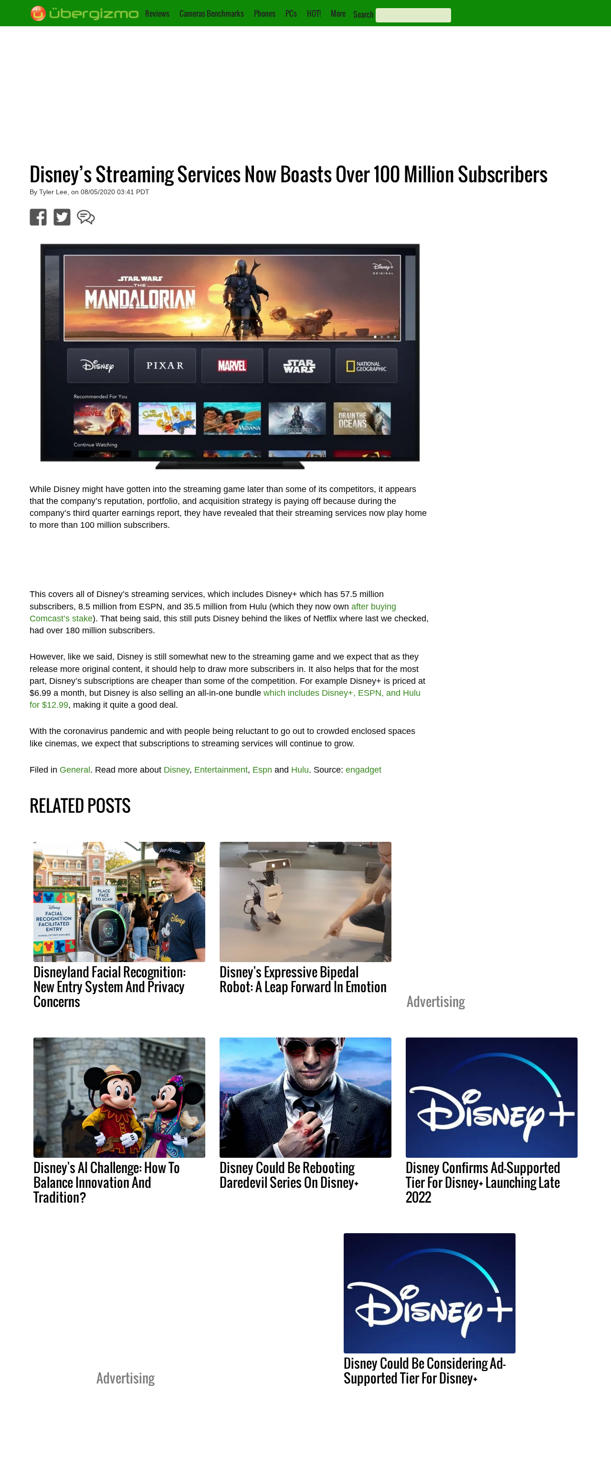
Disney (177, 770)
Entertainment (221, 770)
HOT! (314, 13)
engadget (363, 770)
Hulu (300, 770)
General (75, 770)
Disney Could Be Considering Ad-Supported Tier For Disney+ (425, 1370)
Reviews (157, 13)
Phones (264, 13)
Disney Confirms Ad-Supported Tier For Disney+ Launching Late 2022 (483, 1182)
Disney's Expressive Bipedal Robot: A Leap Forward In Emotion (303, 979)
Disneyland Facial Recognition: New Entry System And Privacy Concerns (109, 986)
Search (363, 14)
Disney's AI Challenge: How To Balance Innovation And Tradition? (106, 1182)
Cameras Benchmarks (211, 13)
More (338, 13)
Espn (262, 770)
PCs (291, 13)
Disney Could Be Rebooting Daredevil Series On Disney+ (289, 1175)
